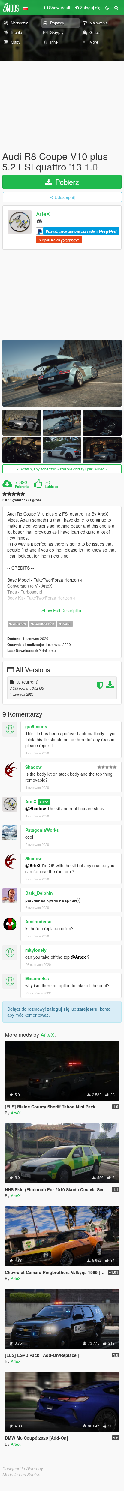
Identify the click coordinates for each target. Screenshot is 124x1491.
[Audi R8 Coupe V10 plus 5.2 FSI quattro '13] (62, 373)
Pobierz (66, 181)
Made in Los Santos (21, 1474)
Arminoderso (38, 921)
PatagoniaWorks (42, 830)
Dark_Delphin (39, 893)
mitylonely (36, 950)
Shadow (33, 767)
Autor (43, 802)
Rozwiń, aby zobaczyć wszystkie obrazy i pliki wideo (62, 468)
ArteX (43, 214)
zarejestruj (88, 1009)
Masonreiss (37, 978)
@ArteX (33, 865)
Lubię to (51, 486)
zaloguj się (58, 1009)
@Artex (78, 957)
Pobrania (22, 486)
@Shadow (35, 808)
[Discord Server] (39, 220)
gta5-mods (36, 726)
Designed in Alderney (22, 1468)
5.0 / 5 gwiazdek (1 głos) (21, 499)
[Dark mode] (107, 7)
